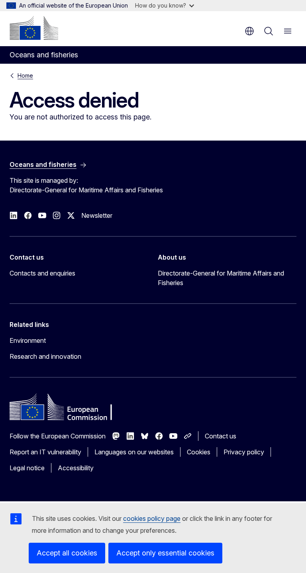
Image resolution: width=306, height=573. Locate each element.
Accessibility (76, 468)
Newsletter (96, 215)
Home (25, 75)
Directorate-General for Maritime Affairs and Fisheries (221, 278)
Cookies (198, 452)
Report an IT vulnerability (45, 452)
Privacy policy (244, 452)
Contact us (220, 436)
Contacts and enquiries (42, 273)
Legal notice (27, 468)
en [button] (249, 31)
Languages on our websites (134, 452)
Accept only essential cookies (165, 553)
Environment (28, 340)
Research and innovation (45, 356)
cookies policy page (151, 518)
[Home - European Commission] (34, 28)
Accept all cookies (67, 553)
